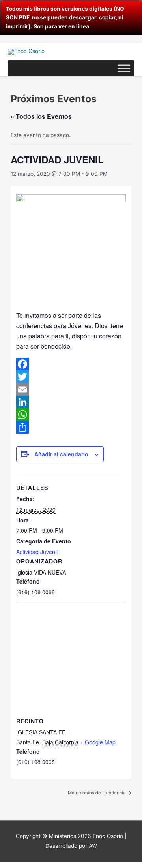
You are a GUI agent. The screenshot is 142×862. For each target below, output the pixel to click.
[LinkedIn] (71, 402)
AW (93, 846)
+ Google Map (98, 742)
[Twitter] (71, 376)
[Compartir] (71, 427)
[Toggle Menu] (124, 68)
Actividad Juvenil (37, 552)
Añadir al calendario (61, 454)
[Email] (71, 389)
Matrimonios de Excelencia (97, 792)
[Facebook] (71, 364)
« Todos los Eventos (41, 116)
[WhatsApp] (71, 414)
